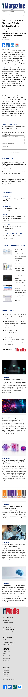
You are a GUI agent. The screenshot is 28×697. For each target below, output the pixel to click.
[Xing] (15, 688)
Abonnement (6, 651)
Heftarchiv (6, 677)
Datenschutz (6, 656)
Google (4, 68)
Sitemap (5, 674)
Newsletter (6, 670)
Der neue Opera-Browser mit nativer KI (20, 270)
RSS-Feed (6, 672)
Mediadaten (6, 640)
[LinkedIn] (10, 688)
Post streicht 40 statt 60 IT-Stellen (14, 339)
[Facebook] (5, 688)
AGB (4, 653)
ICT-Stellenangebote (9, 679)
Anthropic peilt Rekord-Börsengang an (15, 314)
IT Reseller (6, 660)
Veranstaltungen (8, 644)
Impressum (6, 658)
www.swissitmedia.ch (9, 631)
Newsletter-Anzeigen (9, 642)
